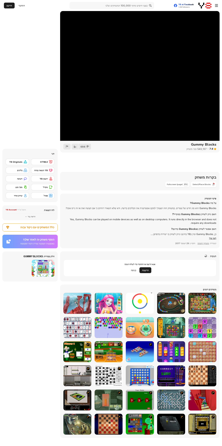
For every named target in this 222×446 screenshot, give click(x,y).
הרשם (9, 5)
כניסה (133, 270)
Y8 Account (11, 210)
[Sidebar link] (216, 5)
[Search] (150, 5)
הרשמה (145, 270)
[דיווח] (67, 147)
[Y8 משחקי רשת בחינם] (205, 5)
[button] (212, 238)
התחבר (22, 5)
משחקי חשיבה (203, 243)
